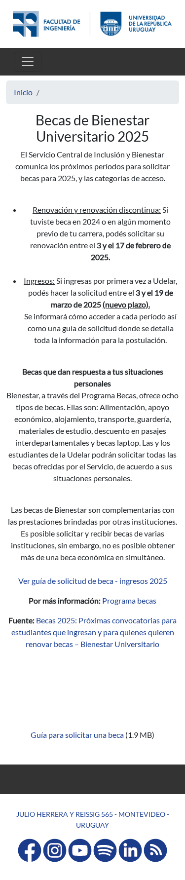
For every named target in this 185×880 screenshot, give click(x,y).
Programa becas (129, 600)
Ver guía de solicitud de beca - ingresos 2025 (92, 580)
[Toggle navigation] (27, 62)
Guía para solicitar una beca (78, 734)
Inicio (23, 92)
